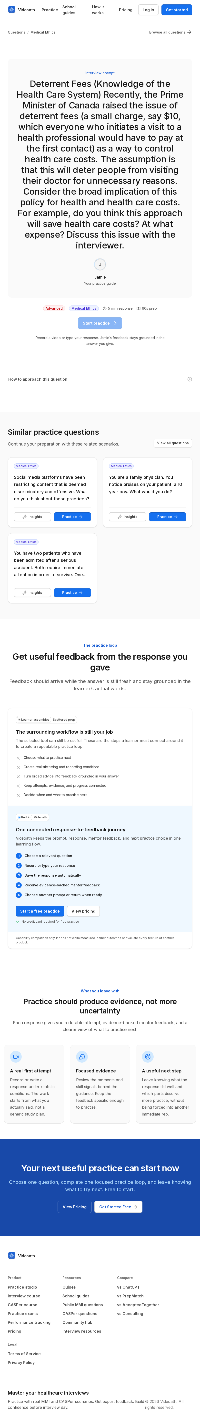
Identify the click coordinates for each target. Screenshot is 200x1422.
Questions (16, 32)
